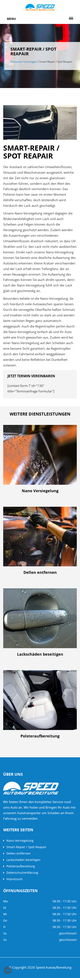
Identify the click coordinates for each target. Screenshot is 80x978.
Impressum (14, 879)
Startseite (16, 61)
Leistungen (30, 61)
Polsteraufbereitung (20, 866)
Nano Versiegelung (19, 840)
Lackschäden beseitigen (23, 860)
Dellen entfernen (18, 853)
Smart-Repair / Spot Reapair (26, 847)
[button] (7, 970)
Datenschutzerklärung (22, 873)
